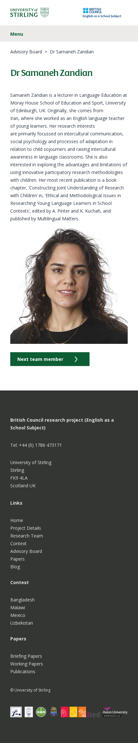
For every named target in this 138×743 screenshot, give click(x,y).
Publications (22, 671)
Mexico (17, 615)
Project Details (25, 528)
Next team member (40, 359)
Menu (16, 34)
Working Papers (26, 664)
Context (18, 543)
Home (16, 520)
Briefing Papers (26, 656)
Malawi (17, 607)
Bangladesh (22, 600)
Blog (15, 567)
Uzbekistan (21, 623)
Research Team (26, 536)
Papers (17, 559)
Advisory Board (26, 52)
